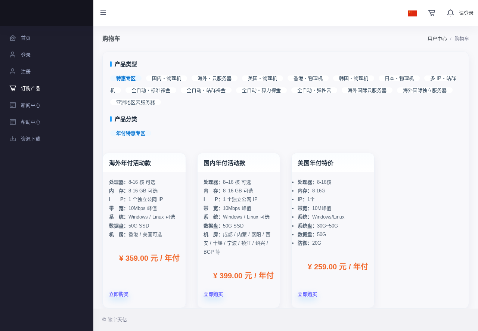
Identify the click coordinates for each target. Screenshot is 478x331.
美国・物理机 (262, 78)
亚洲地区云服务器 (135, 102)
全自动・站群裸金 (206, 90)
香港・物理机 (308, 78)
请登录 (466, 13)
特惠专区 (126, 78)
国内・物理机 (166, 78)
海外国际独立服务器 (425, 90)
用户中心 (437, 38)
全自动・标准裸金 (150, 90)
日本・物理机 (399, 78)
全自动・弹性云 (314, 90)
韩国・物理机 (353, 78)
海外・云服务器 (215, 78)
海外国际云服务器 (367, 90)
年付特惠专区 (130, 133)
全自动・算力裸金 (261, 90)
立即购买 (118, 294)
